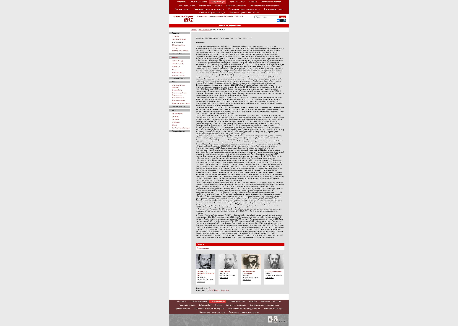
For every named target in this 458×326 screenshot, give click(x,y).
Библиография (205, 5)
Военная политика (178, 98)
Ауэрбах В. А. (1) (177, 61)
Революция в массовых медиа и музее (244, 9)
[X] (281, 20)
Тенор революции (203, 248)
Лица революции (218, 2)
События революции (198, 2)
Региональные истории (273, 9)
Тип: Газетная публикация (180, 128)
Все (227, 290)
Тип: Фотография (177, 113)
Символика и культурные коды (212, 12)
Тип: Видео (175, 119)
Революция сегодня (187, 5)
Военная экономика (178, 101)
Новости (218, 5)
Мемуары (253, 2)
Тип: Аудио (175, 116)
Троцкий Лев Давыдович (205, 279)
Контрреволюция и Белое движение (264, 5)
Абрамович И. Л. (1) (178, 72)
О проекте (181, 2)
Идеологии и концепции (236, 5)
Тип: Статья (201, 282)
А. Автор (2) (176, 66)
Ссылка (174, 125)
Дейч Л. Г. (268, 273)
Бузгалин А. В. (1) (177, 64)
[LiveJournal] (284, 20)
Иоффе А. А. (201, 277)
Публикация (176, 122)
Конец (223, 290)
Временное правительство (181, 103)
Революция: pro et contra (271, 2)
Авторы (175, 57)
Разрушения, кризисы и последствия (209, 9)
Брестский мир (177, 90)
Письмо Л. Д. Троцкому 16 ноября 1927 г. (205, 273)
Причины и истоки (182, 9)
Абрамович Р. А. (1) (178, 75)
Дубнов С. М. (224, 273)
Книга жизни (225, 271)
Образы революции (237, 2)
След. (217, 290)
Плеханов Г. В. (247, 275)
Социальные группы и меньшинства (244, 12)
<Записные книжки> (273, 271)
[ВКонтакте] (278, 20)
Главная (194, 30)
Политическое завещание (249, 272)
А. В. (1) (174, 69)
